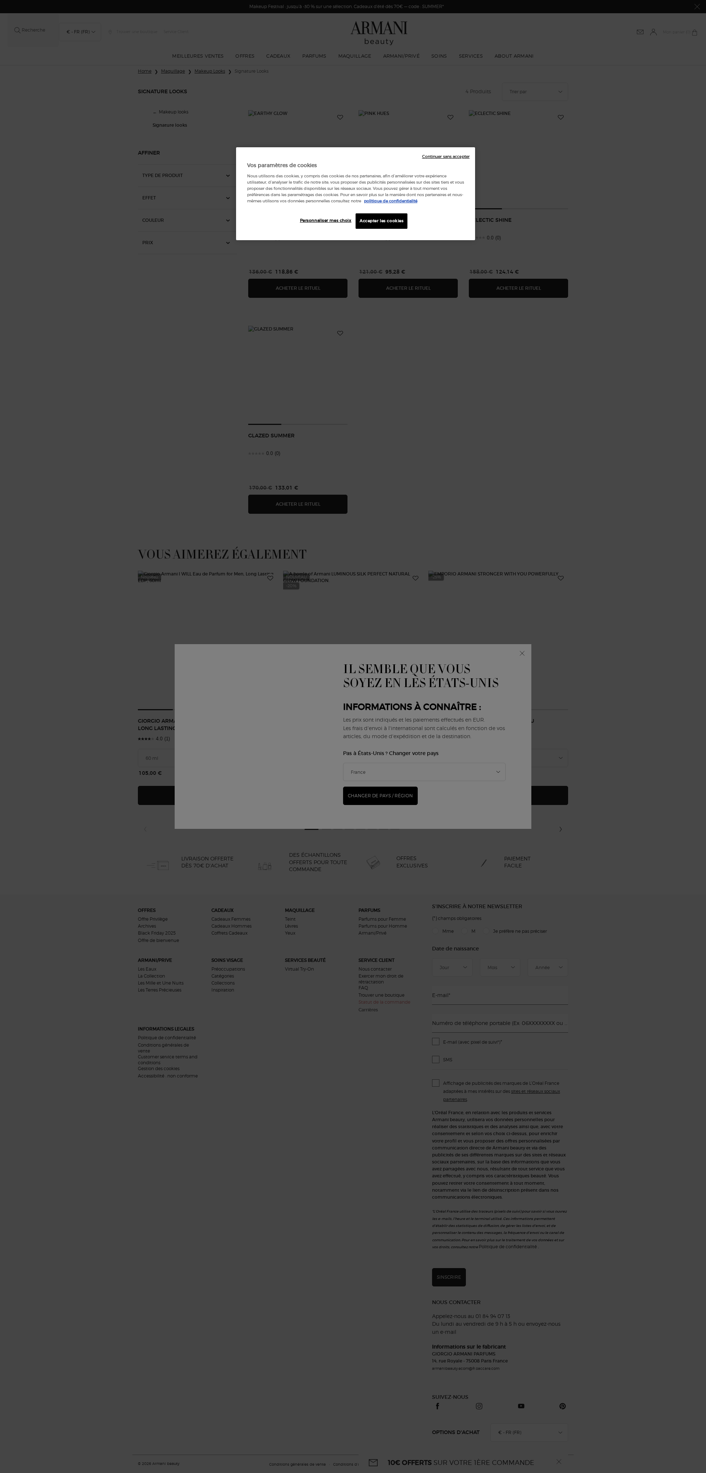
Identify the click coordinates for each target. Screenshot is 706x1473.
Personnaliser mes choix (326, 220)
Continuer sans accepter (446, 156)
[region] (355, 193)
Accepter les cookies (381, 220)
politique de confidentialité (390, 200)
